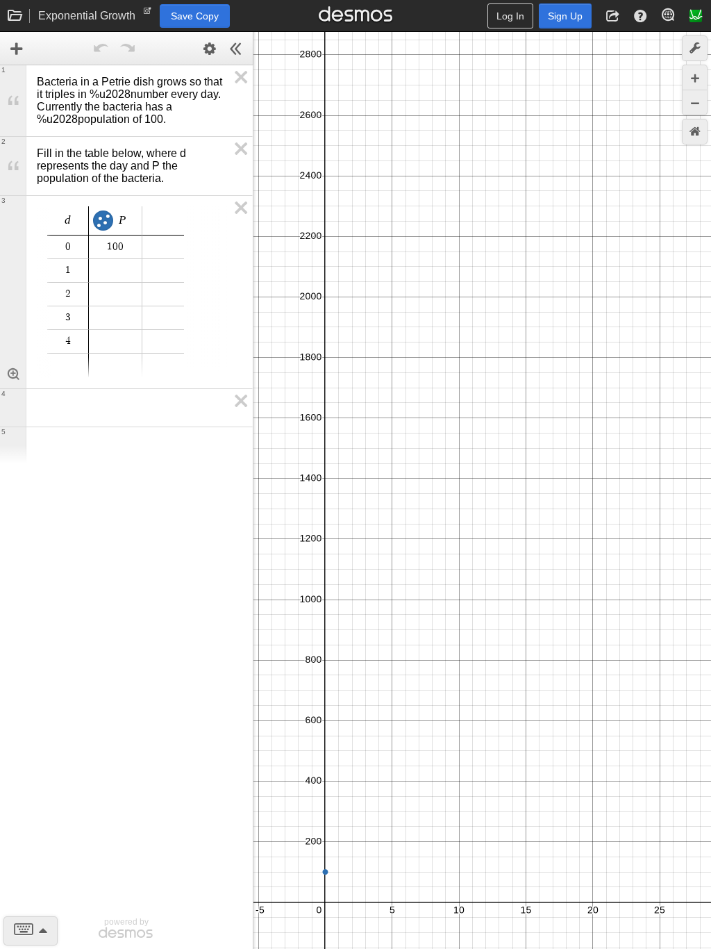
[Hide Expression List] (236, 49)
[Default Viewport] (695, 132)
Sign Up (565, 16)
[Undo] (101, 49)
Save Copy (195, 16)
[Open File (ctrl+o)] (15, 16)
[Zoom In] (695, 77)
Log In (510, 16)
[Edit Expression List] (210, 49)
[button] (612, 16)
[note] (147, 14)
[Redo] (128, 49)
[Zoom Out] (695, 102)
